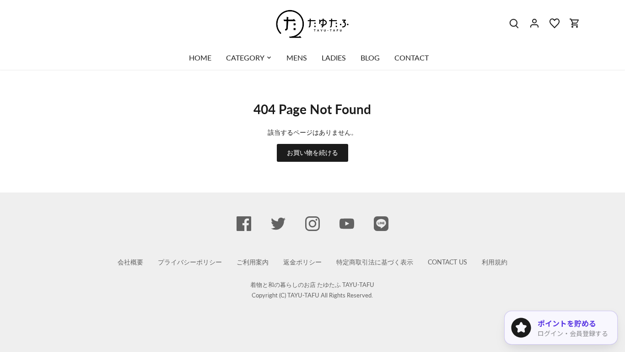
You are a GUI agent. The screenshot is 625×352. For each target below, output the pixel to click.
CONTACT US (447, 262)
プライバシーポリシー (190, 262)
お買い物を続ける (312, 152)
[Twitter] (278, 223)
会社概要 (130, 262)
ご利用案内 (253, 262)
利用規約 (494, 262)
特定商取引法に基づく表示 (374, 262)
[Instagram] (312, 223)
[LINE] (381, 223)
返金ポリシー (302, 262)
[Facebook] (244, 223)
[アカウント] (534, 22)
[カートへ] (574, 22)
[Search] (514, 22)
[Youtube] (346, 223)
